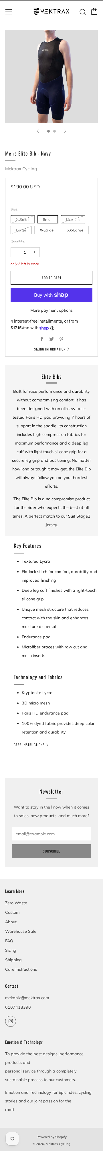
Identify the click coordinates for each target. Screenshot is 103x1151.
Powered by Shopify (52, 1137)
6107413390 (18, 1007)
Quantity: (18, 241)
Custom (12, 912)
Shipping (13, 959)
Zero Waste (16, 902)
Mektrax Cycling (21, 168)
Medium (73, 219)
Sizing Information (50, 348)
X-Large (47, 230)
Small (47, 219)
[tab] (48, 131)
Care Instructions (29, 744)
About (11, 921)
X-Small (22, 219)
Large (21, 230)
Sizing (10, 950)
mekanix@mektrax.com (27, 997)
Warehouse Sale (20, 931)
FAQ (9, 940)
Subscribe (51, 851)
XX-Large (75, 230)
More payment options (51, 310)
